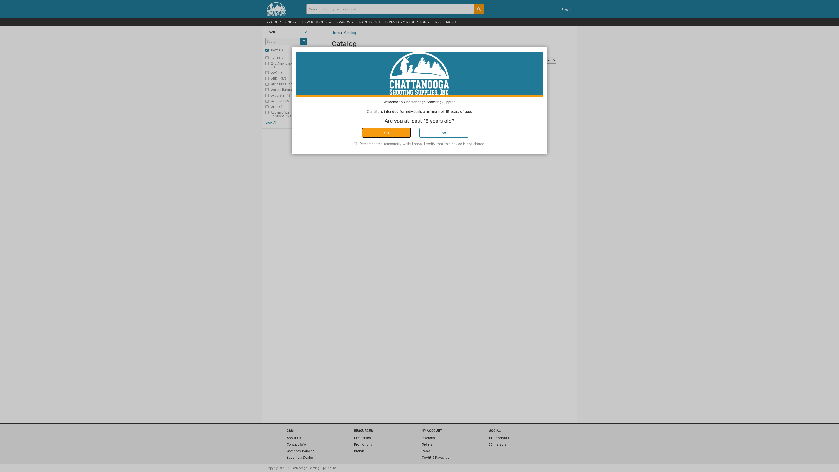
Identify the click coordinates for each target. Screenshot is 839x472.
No (444, 133)
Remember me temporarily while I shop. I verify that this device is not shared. (422, 144)
